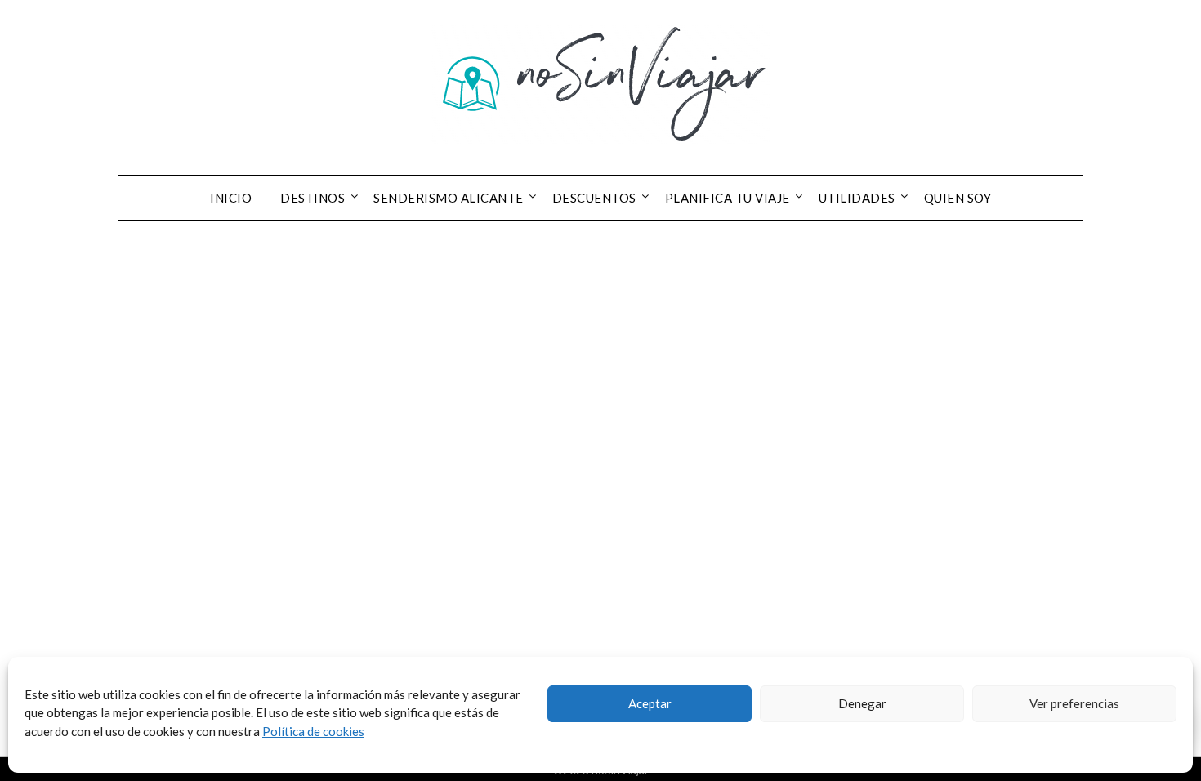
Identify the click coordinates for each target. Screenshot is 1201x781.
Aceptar (650, 703)
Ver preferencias (1074, 703)
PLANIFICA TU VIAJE (727, 197)
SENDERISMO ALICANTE (448, 197)
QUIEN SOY (958, 197)
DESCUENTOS (594, 197)
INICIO (231, 197)
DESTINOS (312, 197)
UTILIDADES (857, 197)
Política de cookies (313, 731)
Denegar (862, 703)
